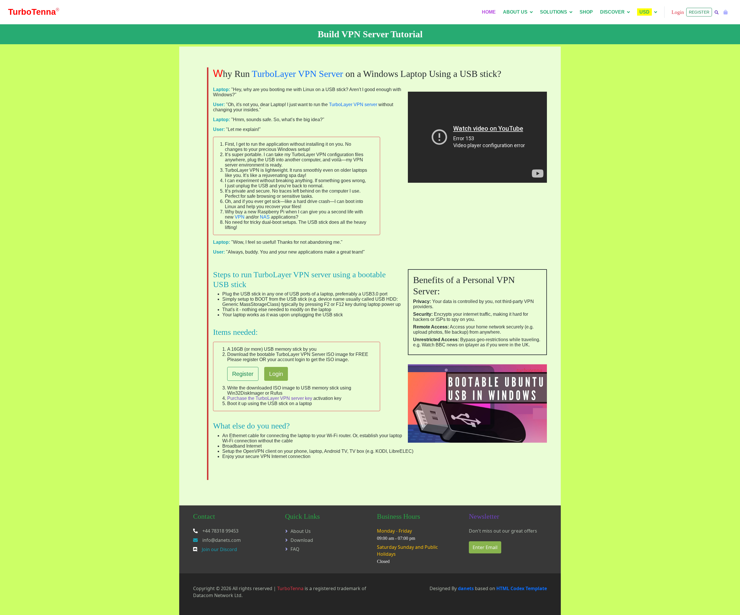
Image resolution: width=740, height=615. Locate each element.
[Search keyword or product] (716, 12)
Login (276, 374)
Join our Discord (219, 549)
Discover (612, 12)
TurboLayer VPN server (353, 104)
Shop (586, 12)
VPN (240, 217)
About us (515, 12)
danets (466, 588)
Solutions (553, 12)
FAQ (295, 549)
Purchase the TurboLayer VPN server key (269, 398)
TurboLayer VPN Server (297, 74)
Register (699, 12)
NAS (265, 217)
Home (489, 12)
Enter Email (485, 547)
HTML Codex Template (521, 588)
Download (302, 540)
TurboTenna (290, 588)
